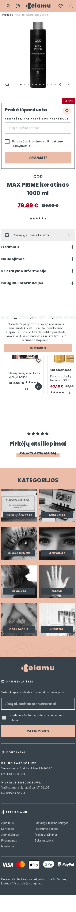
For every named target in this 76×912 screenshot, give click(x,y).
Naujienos (8, 846)
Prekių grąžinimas (46, 835)
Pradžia (6, 14)
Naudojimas (12, 259)
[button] (59, 84)
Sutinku (38, 348)
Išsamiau (10, 247)
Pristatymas (9, 841)
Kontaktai (7, 829)
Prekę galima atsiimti (30, 235)
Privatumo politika (46, 829)
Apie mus (7, 823)
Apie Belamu (16, 812)
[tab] (38, 235)
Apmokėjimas (10, 835)
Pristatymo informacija (24, 271)
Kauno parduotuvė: (19, 763)
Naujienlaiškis (19, 681)
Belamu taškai (44, 841)
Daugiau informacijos (22, 283)
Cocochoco (61, 370)
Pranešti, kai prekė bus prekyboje (37, 118)
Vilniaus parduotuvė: (21, 782)
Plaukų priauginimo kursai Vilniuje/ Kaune (24, 375)
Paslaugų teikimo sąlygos (51, 823)
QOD (38, 176)
